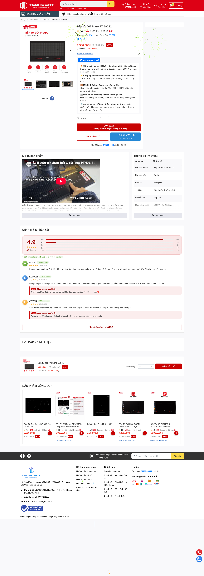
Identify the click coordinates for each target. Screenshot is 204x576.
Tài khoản (162, 4)
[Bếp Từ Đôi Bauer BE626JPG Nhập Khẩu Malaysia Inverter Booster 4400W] (70, 405)
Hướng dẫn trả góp (102, 14)
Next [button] (70, 51)
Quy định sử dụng (112, 471)
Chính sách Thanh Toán (114, 496)
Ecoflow (79, 8)
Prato (92, 35)
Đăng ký (177, 456)
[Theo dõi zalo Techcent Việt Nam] (29, 456)
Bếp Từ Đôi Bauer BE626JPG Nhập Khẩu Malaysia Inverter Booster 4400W (69, 427)
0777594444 (130, 7)
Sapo (67, 516)
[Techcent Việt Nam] (37, 5)
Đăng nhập (161, 7)
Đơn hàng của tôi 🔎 (85, 483)
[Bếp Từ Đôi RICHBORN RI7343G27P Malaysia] (133, 405)
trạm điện (70, 8)
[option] (47, 50)
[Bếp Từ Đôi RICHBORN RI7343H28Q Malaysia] (164, 405)
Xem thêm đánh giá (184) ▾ (102, 327)
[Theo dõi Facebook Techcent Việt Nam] (22, 456)
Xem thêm (75, 215)
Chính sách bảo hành (76, 14)
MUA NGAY (109, 127)
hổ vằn (63, 8)
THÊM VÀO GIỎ (93, 136)
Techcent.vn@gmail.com (41, 501)
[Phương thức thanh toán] (146, 482)
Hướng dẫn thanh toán (86, 471)
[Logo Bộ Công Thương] (32, 508)
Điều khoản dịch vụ (84, 479)
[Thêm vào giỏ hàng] (50, 433)
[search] (110, 4)
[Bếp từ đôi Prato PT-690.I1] (47, 50)
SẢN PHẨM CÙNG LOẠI (37, 385)
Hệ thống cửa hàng (147, 5)
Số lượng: (81, 118)
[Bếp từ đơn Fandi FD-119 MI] (101, 405)
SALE (86, 8)
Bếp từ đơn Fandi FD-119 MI (100, 424)
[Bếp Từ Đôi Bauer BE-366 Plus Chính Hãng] (38, 405)
